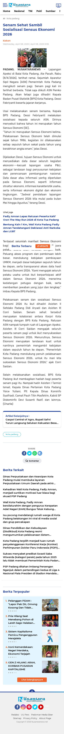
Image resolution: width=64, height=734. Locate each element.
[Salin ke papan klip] (40, 453)
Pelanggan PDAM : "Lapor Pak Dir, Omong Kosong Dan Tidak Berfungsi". (22, 604)
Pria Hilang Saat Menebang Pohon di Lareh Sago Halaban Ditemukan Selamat (20, 619)
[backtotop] (32, 692)
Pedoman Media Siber (42, 714)
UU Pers (25, 714)
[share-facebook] (24, 453)
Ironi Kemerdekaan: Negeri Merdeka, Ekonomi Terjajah (20, 650)
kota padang (12, 434)
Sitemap (17, 718)
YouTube (43, 711)
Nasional (19, 11)
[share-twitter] (29, 453)
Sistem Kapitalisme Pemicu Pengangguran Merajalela (22, 635)
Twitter (36, 711)
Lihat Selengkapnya (31, 679)
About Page (47, 707)
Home (6, 11)
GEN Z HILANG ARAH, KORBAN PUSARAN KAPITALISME (21, 666)
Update (43, 246)
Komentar (33, 461)
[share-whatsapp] (34, 453)
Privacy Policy (30, 718)
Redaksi (15, 714)
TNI (30, 11)
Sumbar (50, 11)
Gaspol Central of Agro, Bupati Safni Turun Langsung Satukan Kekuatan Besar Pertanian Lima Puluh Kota (32, 421)
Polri (39, 11)
